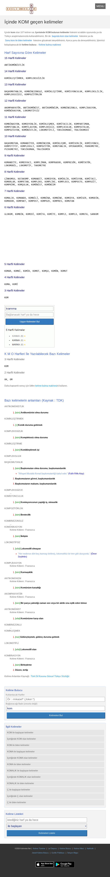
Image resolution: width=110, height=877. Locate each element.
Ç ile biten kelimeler (16, 802)
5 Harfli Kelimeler (14, 264)
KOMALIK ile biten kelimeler (20, 783)
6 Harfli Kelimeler (14, 207)
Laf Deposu (52, 849)
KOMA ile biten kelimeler (19, 764)
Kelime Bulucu (65, 849)
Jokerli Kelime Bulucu (40, 853)
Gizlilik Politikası (58, 853)
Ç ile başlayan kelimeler (18, 790)
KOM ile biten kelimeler (18, 745)
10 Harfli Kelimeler (15, 136)
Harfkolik (90, 849)
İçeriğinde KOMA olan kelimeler (22, 758)
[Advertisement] (55, 238)
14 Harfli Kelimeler (15, 71)
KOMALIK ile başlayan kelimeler (22, 770)
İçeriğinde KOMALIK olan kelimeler (24, 777)
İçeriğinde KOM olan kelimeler (21, 739)
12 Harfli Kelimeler (15, 100)
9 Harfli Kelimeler (14, 155)
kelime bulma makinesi (46, 386)
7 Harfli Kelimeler (14, 191)
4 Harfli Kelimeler (14, 277)
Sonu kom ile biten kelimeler (18, 40)
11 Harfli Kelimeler (15, 117)
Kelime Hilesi (79, 849)
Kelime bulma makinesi (50, 45)
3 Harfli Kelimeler (14, 290)
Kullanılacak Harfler (15, 695)
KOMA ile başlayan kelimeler (21, 751)
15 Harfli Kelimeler (15, 58)
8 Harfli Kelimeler (14, 171)
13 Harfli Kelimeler (15, 84)
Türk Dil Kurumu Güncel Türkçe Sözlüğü (50, 676)
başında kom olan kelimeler (65, 36)
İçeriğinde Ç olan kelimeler (20, 796)
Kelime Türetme (39, 849)
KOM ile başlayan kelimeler (20, 732)
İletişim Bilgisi (72, 853)
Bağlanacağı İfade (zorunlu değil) (21, 704)
